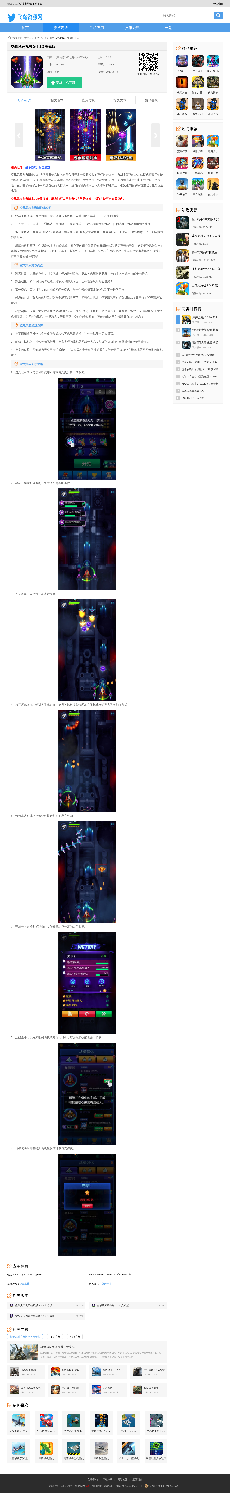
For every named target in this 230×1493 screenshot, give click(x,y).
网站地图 (123, 1479)
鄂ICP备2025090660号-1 (129, 1485)
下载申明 (108, 1479)
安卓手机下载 (65, 82)
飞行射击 (49, 38)
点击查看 (24, 1283)
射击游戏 (44, 167)
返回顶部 (137, 1479)
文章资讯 (132, 27)
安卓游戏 (61, 27)
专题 (168, 27)
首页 (25, 27)
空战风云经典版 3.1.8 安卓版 (113, 1305)
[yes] (218, 15)
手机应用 (96, 27)
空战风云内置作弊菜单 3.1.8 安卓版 (35, 1316)
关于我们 (93, 1479)
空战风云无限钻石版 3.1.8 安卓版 (33, 1305)
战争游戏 (31, 167)
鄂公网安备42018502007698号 (164, 1485)
